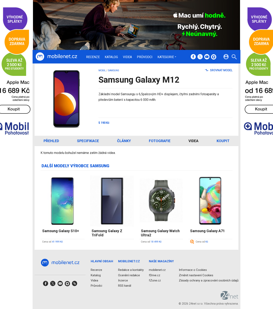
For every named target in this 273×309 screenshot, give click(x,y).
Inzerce (123, 280)
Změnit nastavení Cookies (196, 275)
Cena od (52, 241)
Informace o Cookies (193, 270)
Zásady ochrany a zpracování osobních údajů (208, 280)
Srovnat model (220, 70)
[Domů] (56, 56)
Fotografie (159, 141)
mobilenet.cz (157, 270)
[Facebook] (193, 57)
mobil (102, 70)
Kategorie (165, 57)
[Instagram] (213, 57)
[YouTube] (207, 57)
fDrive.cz (154, 275)
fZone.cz (155, 280)
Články (124, 141)
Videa (127, 57)
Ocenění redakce (129, 275)
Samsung (113, 70)
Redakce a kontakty (131, 270)
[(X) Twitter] (200, 57)
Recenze (93, 57)
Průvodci (144, 57)
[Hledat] (234, 57)
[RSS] (74, 285)
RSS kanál (124, 285)
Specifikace (88, 141)
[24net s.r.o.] (229, 298)
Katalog (111, 57)
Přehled (51, 141)
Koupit (223, 141)
